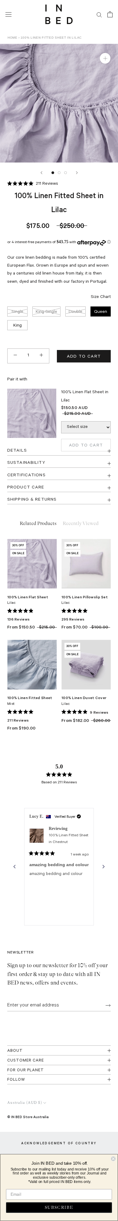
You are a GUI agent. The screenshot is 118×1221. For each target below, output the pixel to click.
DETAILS (17, 451)
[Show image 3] (65, 172)
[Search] (99, 14)
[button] (32, 184)
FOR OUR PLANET (25, 1070)
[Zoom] (105, 58)
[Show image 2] (59, 172)
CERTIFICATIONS (26, 475)
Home (13, 37)
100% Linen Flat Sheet (27, 597)
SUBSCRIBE (59, 1207)
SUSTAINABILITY (26, 463)
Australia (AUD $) (24, 1102)
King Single (46, 312)
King (17, 326)
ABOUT (15, 1051)
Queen (100, 312)
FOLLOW (16, 1080)
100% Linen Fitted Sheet (29, 697)
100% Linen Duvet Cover (84, 697)
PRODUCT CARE (25, 487)
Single (17, 312)
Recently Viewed (81, 523)
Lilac (11, 603)
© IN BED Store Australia (28, 1117)
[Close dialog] (113, 1158)
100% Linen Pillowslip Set (84, 597)
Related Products (38, 523)
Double (75, 312)
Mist (11, 704)
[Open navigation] (8, 14)
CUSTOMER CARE (25, 1060)
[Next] (77, 172)
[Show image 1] (52, 172)
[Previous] (41, 172)
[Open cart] (110, 14)
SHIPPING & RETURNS (32, 500)
